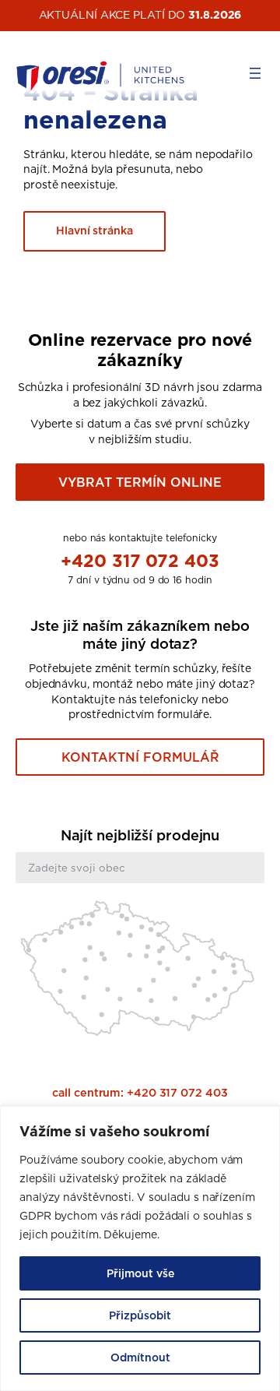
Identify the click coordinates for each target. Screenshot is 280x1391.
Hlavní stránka (94, 230)
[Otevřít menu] (255, 73)
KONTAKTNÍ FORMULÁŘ (140, 757)
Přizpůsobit (140, 1315)
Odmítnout (140, 1357)
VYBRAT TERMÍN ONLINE (140, 482)
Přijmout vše (140, 1273)
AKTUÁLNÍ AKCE (85, 15)
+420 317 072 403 (140, 560)
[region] (140, 1248)
